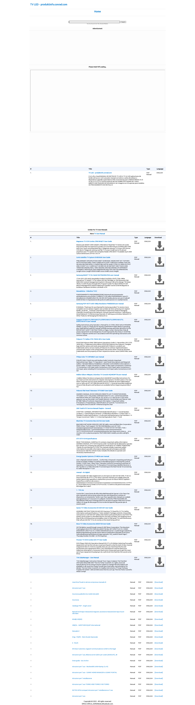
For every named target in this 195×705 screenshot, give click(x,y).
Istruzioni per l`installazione (82, 678)
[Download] (159, 582)
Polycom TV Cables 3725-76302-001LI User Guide (93, 339)
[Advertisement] (97, 47)
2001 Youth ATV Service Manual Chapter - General (93, 408)
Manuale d (75, 631)
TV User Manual (99, 233)
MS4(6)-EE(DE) (77, 619)
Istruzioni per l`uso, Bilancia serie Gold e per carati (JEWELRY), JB (94, 655)
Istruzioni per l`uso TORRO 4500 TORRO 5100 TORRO (90, 684)
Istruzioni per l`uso (78, 588)
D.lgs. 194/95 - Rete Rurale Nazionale (85, 637)
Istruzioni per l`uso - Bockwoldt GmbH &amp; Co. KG (90, 666)
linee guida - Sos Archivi (80, 660)
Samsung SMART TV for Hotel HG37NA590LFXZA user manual (97, 275)
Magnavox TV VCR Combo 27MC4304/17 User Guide (94, 241)
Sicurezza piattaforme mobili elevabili (85, 594)
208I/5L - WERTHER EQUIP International (86, 625)
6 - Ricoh (75, 643)
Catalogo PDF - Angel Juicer (81, 606)
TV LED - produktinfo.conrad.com (48, 4)
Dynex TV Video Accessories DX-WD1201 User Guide (94, 508)
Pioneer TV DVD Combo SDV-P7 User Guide (91, 540)
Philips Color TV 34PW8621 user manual (90, 357)
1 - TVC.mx (80, 490)
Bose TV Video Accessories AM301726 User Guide (93, 524)
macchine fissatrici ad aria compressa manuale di (89, 582)
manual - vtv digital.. (83, 472)
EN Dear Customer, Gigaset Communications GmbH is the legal (94, 649)
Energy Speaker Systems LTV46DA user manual (92, 456)
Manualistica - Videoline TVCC (86, 291)
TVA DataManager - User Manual (87, 557)
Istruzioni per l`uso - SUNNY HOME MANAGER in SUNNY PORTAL (94, 672)
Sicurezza (75, 600)
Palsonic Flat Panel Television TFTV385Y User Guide (94, 390)
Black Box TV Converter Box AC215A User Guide (93, 421)
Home (97, 11)
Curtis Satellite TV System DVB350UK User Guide (93, 257)
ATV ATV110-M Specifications (86, 438)
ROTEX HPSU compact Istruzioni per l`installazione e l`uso (92, 690)
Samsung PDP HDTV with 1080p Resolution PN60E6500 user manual (100, 303)
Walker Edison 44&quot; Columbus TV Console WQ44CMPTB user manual (101, 374)
